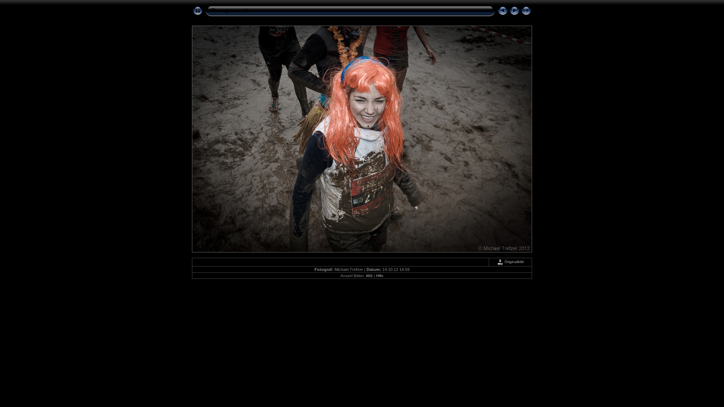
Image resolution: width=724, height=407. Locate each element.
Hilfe (379, 276)
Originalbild (513, 262)
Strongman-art (229, 10)
